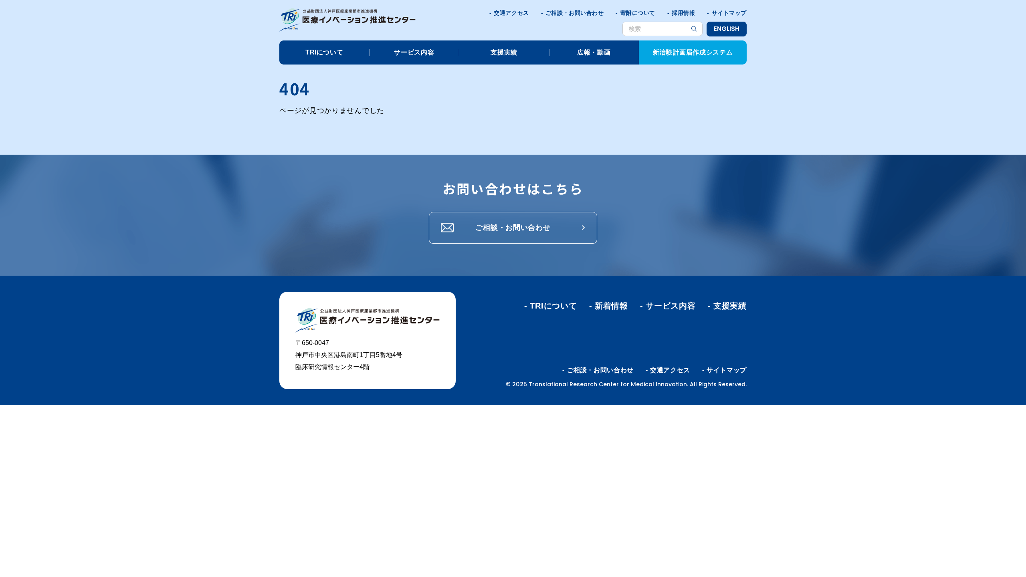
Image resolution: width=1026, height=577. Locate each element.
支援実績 (504, 52)
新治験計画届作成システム (693, 52)
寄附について (637, 13)
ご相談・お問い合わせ (574, 13)
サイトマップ (729, 13)
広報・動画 (593, 52)
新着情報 (611, 305)
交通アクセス (511, 13)
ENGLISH (726, 28)
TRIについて (324, 52)
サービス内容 (414, 52)
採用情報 (683, 13)
